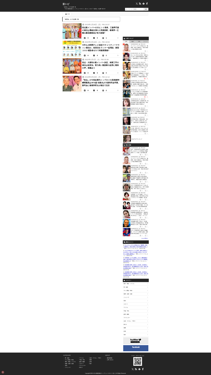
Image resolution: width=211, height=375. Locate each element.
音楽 (125, 300)
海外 (125, 334)
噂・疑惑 (126, 287)
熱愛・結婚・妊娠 (128, 294)
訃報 (125, 331)
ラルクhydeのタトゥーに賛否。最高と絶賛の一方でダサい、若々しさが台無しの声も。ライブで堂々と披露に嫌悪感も (135, 252)
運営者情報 (109, 358)
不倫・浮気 (126, 311)
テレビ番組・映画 (128, 290)
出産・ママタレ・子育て (129, 321)
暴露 (125, 327)
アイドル (126, 307)
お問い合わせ (110, 359)
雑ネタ (125, 324)
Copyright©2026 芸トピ (105, 373)
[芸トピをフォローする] (137, 3)
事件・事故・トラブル (129, 283)
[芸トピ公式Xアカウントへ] (132, 369)
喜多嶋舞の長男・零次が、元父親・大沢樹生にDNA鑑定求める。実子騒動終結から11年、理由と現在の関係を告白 (135, 266)
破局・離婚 (126, 314)
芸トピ (66, 4)
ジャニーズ (126, 297)
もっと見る (145, 238)
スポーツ (126, 304)
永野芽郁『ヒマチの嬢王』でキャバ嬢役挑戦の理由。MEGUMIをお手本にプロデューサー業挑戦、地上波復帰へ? (135, 259)
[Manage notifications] (2, 372)
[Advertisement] (136, 26)
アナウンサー (127, 317)
